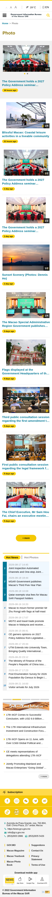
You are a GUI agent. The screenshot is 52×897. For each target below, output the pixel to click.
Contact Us (37, 850)
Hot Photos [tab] (31, 557)
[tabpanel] (26, 58)
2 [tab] (27, 73)
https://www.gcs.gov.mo (18, 829)
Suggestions (38, 845)
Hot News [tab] (12, 557)
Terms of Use (38, 865)
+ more (44, 776)
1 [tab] (24, 73)
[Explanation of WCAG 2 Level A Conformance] (46, 892)
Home (5, 23)
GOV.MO (11, 845)
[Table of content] (4, 15)
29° (33, 7)
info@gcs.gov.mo (16, 832)
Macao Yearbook (15, 856)
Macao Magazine (15, 850)
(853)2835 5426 (36, 836)
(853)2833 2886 (15, 836)
